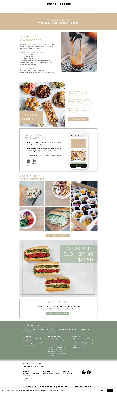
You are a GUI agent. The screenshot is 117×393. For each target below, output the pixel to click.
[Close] (115, 390)
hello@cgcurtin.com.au (51, 373)
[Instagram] (84, 372)
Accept (110, 390)
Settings (103, 390)
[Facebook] (89, 372)
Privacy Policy (62, 390)
